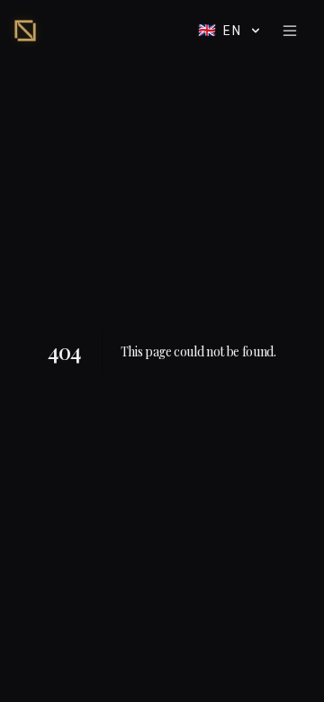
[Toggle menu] (290, 30)
